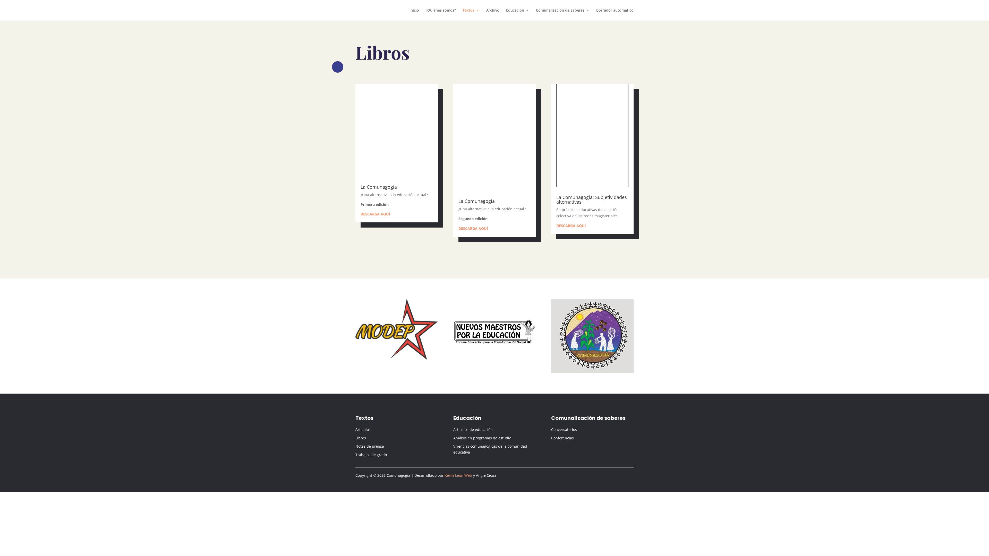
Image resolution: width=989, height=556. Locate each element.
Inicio (414, 10)
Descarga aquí (375, 214)
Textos (468, 10)
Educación (515, 10)
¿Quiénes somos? (441, 10)
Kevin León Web (458, 475)
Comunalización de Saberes (560, 10)
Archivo (492, 10)
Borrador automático (615, 10)
